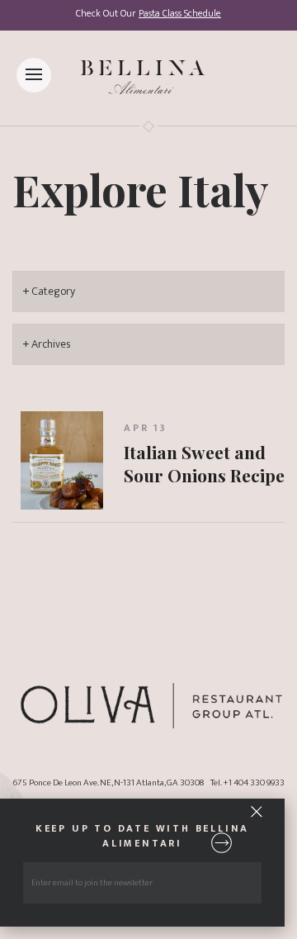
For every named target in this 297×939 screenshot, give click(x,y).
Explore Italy (140, 189)
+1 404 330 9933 (254, 782)
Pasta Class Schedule (180, 13)
